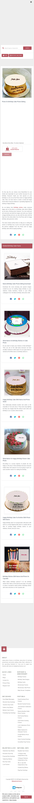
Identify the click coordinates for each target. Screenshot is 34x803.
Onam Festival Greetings (24, 739)
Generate (7, 154)
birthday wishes (19, 207)
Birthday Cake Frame (16, 55)
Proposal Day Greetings (9, 756)
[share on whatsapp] (23, 235)
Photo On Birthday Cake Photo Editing (13, 101)
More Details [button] (13, 800)
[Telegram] (17, 787)
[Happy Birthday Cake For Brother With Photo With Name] (17, 500)
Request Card (6, 685)
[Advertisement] (17, 21)
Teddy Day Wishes (7, 759)
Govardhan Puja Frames (24, 742)
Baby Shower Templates (24, 690)
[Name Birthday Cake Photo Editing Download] (17, 267)
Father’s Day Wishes (8, 707)
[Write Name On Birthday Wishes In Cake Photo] (17, 323)
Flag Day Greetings (22, 770)
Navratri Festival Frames (24, 704)
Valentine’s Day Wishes (9, 751)
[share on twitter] (15, 235)
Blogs (4, 677)
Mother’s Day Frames (8, 710)
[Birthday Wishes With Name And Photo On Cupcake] (17, 559)
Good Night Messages (8, 699)
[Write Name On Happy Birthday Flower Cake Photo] (17, 441)
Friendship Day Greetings (9, 713)
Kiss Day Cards (7, 761)
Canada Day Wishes (23, 767)
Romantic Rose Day (8, 753)
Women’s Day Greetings (9, 702)
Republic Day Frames (23, 751)
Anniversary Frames (23, 685)
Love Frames (6, 764)
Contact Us (6, 680)
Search (27, 48)
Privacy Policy (6, 683)
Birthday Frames (22, 676)
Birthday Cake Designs (23, 679)
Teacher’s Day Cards (8, 704)
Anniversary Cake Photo (24, 687)
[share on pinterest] (19, 235)
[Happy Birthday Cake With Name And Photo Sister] (17, 382)
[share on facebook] (11, 235)
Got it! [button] (26, 797)
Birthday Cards (21, 682)
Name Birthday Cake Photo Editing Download (17, 284)
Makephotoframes (17, 781)
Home (5, 55)
